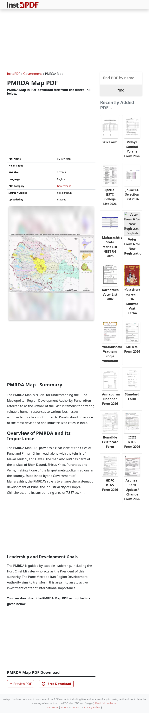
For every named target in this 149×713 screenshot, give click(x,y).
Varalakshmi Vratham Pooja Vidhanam (111, 354)
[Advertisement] (74, 41)
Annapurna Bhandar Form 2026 (111, 399)
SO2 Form (109, 142)
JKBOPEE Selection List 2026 (132, 194)
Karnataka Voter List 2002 (110, 294)
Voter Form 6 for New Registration (133, 246)
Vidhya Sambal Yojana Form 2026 (132, 149)
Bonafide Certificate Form (110, 442)
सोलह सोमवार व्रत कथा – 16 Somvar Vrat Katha (132, 301)
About (64, 707)
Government (32, 74)
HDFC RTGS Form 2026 (110, 485)
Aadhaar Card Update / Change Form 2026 (132, 489)
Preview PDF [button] (20, 683)
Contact (76, 707)
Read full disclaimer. (106, 703)
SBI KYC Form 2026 (132, 349)
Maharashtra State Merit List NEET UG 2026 (111, 246)
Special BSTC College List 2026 (110, 197)
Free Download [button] (56, 683)
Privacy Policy (92, 707)
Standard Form (132, 396)
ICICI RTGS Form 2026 (132, 442)
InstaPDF (13, 74)
